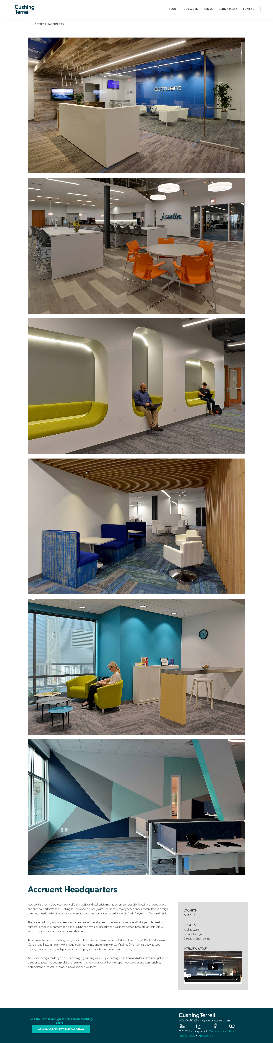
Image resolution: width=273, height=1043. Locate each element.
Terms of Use (205, 1036)
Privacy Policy (187, 1036)
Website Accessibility (222, 1031)
